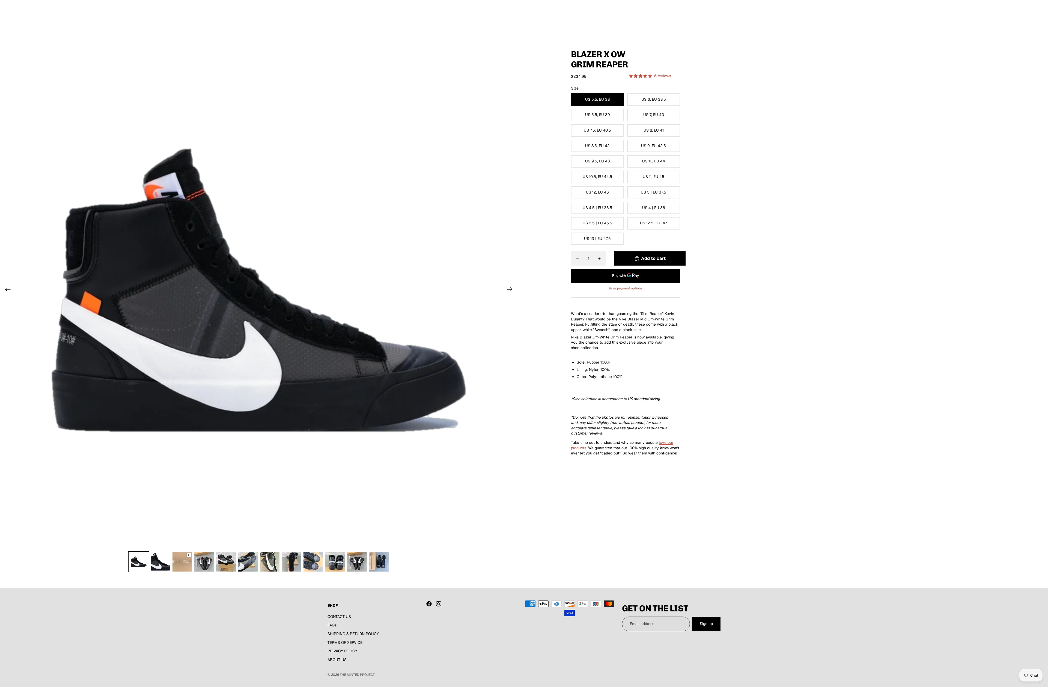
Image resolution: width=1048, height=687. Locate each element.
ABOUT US (337, 659)
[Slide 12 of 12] (379, 562)
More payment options (625, 288)
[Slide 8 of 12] (291, 562)
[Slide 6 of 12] (248, 562)
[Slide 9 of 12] (313, 562)
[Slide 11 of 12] (357, 562)
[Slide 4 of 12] (204, 562)
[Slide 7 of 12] (269, 562)
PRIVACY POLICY (342, 651)
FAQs (332, 625)
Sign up (706, 623)
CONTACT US (339, 616)
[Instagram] (438, 603)
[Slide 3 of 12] (182, 562)
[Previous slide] (6, 290)
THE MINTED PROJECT (357, 675)
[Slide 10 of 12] (335, 562)
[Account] (702, 16)
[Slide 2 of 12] (160, 562)
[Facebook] (429, 603)
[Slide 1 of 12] (138, 562)
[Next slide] (511, 290)
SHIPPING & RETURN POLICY (353, 633)
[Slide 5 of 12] (226, 562)
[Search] (691, 16)
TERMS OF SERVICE (344, 642)
